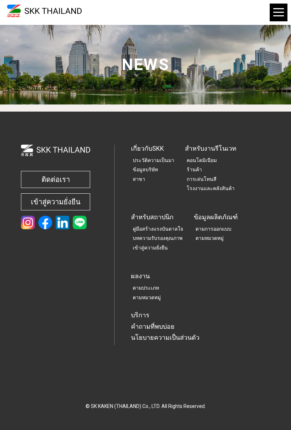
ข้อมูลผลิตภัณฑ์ (216, 217)
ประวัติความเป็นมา (153, 160)
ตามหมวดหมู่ (210, 238)
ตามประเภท (146, 288)
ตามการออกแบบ (213, 229)
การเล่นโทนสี (201, 179)
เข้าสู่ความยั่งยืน (56, 202)
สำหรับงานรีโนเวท (210, 148)
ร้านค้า (194, 169)
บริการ (140, 315)
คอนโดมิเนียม (202, 160)
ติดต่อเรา (56, 179)
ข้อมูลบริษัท (145, 169)
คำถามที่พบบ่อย (153, 326)
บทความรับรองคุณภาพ (157, 238)
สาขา (139, 179)
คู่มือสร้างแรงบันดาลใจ (158, 229)
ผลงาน (140, 276)
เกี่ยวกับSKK (147, 148)
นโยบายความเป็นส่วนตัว (165, 337)
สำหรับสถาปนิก (152, 217)
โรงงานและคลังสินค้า (211, 188)
